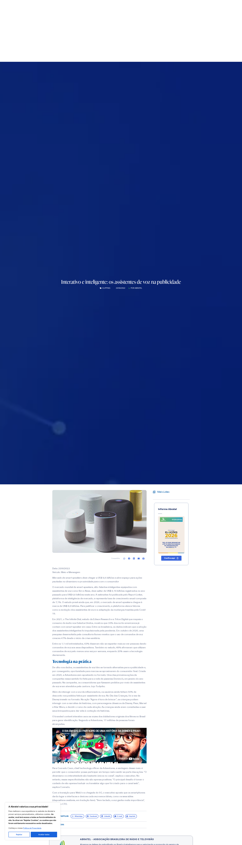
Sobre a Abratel (105, 42)
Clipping (106, 288)
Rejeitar (19, 834)
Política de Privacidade (32, 828)
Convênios (152, 42)
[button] (124, 558)
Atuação (137, 42)
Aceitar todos (44, 834)
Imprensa (123, 42)
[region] (32, 821)
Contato (163, 42)
